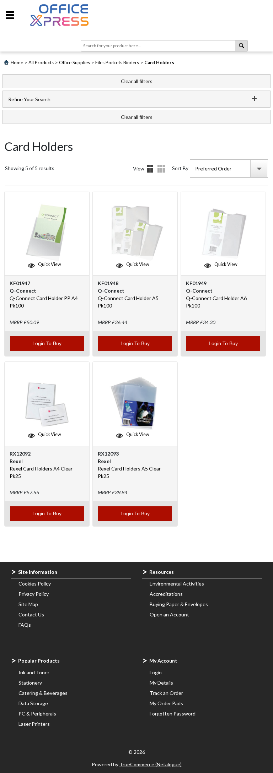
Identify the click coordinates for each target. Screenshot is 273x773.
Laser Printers (34, 724)
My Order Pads (166, 703)
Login (156, 672)
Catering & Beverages (43, 693)
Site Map (28, 604)
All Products (41, 62)
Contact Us (31, 614)
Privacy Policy (33, 594)
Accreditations (166, 594)
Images (150, 169)
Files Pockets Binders (117, 62)
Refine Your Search (29, 99)
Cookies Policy (34, 584)
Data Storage (33, 703)
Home (17, 62)
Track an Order (166, 693)
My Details (161, 683)
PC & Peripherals (37, 714)
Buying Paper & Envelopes (179, 604)
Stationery (30, 683)
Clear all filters (136, 81)
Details (161, 169)
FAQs (24, 625)
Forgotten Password (173, 714)
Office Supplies (74, 62)
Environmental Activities (177, 584)
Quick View (49, 264)
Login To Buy (46, 343)
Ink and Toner (33, 672)
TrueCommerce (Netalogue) (150, 764)
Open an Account (169, 614)
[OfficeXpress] (59, 15)
